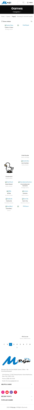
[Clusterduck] (9, 167)
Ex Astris (25, 193)
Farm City (25, 201)
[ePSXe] (9, 191)
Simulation (7, 202)
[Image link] (17, 360)
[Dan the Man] (25, 161)
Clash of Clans (9, 27)
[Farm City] (25, 199)
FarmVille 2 (9, 208)
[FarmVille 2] (9, 206)
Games (8, 16)
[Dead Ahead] (9, 182)
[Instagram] (2, 392)
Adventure (23, 202)
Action (23, 165)
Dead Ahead (8, 184)
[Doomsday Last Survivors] (25, 182)
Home (3, 16)
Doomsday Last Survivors (25, 184)
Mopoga (13, 407)
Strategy (7, 29)
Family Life (9, 201)
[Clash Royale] (25, 89)
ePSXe (9, 193)
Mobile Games (27, 338)
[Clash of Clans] (9, 25)
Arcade (7, 195)
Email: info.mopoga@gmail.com (10, 381)
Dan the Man (25, 163)
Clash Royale (25, 155)
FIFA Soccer (25, 336)
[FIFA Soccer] (25, 270)
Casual (7, 178)
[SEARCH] (23, 2)
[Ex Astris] (25, 191)
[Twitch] (11, 392)
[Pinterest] (15, 392)
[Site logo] (6, 2)
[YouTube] (7, 392)
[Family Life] (9, 199)
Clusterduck (8, 176)
